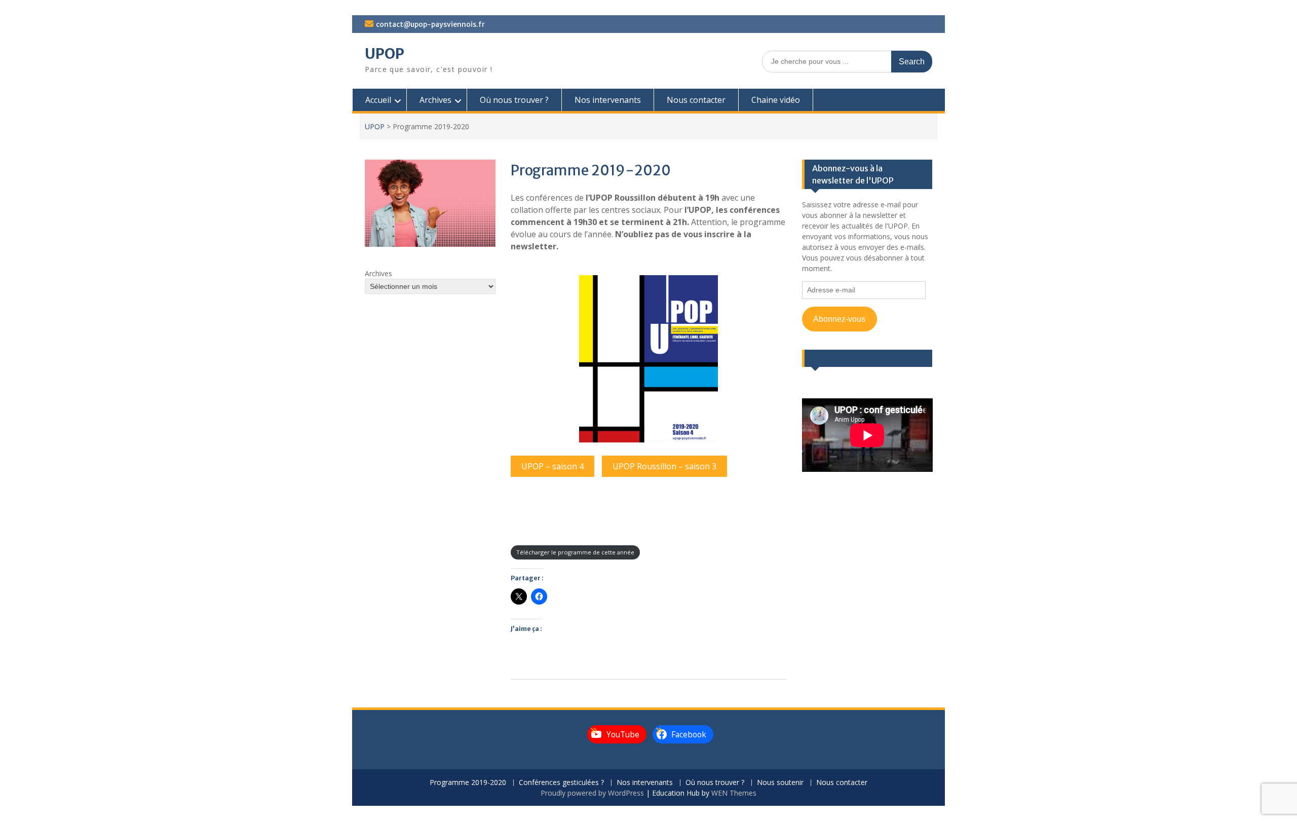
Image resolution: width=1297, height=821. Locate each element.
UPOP (384, 54)
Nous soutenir (780, 782)
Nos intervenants (608, 99)
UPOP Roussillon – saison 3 (664, 466)
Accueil (378, 99)
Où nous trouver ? (514, 99)
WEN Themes (733, 793)
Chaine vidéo (775, 99)
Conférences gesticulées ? (561, 782)
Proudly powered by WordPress (592, 793)
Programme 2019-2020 (468, 782)
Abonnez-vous (839, 319)
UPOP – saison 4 (552, 466)
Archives (435, 99)
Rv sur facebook (843, 358)
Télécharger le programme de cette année (575, 552)
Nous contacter (696, 99)
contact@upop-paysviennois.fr (430, 24)
